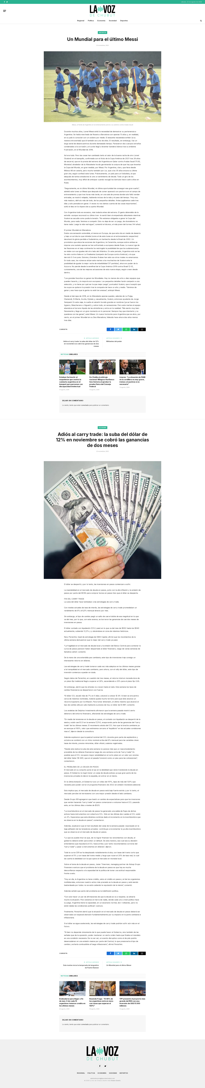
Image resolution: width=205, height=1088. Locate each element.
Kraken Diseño (116, 1080)
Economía (101, 21)
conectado (85, 405)
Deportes (124, 21)
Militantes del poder (114, 341)
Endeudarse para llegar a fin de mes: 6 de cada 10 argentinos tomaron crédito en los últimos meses (72, 1002)
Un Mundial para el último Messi (118, 965)
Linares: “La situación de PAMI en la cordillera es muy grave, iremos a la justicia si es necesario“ (132, 380)
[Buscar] (201, 20)
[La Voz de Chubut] (102, 11)
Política (91, 21)
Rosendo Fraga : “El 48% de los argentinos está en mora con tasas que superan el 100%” (101, 1002)
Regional (80, 21)
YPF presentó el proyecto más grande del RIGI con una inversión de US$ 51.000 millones (132, 1002)
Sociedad (113, 21)
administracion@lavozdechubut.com (102, 1078)
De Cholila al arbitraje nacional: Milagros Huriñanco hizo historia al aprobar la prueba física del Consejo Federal (101, 382)
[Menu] (4, 10)
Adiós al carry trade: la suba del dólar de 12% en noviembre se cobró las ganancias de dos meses (81, 343)
